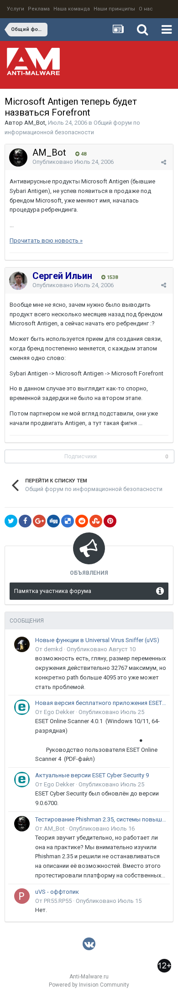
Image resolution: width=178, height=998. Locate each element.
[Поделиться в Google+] (39, 521)
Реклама (39, 9)
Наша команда (71, 9)
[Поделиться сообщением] (163, 162)
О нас (146, 9)
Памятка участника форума (52, 591)
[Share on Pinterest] (110, 521)
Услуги (15, 9)
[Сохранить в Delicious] (67, 521)
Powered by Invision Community (89, 985)
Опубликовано (73, 161)
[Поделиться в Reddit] (81, 521)
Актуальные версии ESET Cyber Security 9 (92, 775)
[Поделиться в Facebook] (25, 521)
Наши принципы (114, 9)
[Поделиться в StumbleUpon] (95, 521)
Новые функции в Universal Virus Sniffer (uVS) (97, 640)
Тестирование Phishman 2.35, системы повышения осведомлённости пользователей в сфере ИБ (101, 819)
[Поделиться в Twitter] (11, 521)
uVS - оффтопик (57, 891)
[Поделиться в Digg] (53, 521)
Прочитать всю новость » (46, 240)
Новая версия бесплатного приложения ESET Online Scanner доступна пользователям (101, 702)
